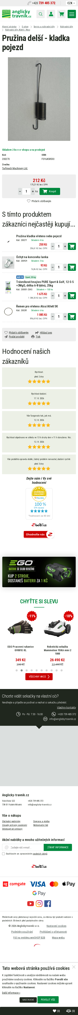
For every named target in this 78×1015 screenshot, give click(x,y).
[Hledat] (40, 14)
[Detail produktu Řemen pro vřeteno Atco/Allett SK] (8, 311)
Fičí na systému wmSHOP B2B (29, 937)
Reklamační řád (40, 825)
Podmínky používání (22, 931)
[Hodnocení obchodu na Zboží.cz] (39, 534)
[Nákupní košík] (61, 14)
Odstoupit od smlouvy (12, 829)
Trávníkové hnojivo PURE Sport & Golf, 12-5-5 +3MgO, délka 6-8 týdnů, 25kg (45, 283)
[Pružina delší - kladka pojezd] (39, 99)
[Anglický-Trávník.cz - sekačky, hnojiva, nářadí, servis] (16, 17)
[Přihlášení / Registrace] (51, 14)
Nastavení (28, 999)
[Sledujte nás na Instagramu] (39, 906)
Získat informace (57, 847)
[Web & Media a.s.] (37, 945)
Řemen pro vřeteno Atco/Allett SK (37, 306)
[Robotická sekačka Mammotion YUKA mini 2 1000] (57, 627)
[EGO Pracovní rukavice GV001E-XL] (20, 627)
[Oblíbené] (55, 1010)
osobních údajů (40, 853)
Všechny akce (37, 676)
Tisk (38, 336)
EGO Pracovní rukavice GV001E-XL (20, 648)
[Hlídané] (69, 1010)
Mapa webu (58, 937)
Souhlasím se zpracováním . (27, 853)
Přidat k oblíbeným (41, 201)
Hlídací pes (46, 332)
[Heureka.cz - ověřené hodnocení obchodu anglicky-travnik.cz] (39, 503)
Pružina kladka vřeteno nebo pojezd (39, 236)
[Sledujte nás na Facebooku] (47, 906)
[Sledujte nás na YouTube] (30, 906)
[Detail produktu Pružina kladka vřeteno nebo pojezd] (8, 241)
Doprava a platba (41, 821)
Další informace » (11, 992)
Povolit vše (48, 999)
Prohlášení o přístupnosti (53, 931)
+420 (43, 3)
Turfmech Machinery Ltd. (15, 168)
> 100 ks (49, 289)
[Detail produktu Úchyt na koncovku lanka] (8, 262)
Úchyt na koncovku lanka (32, 257)
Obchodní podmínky (11, 821)
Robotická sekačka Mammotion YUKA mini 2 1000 (57, 650)
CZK (69, 3)
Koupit (52, 191)
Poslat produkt (16, 336)
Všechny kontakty (66, 707)
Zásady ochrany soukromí (14, 825)
